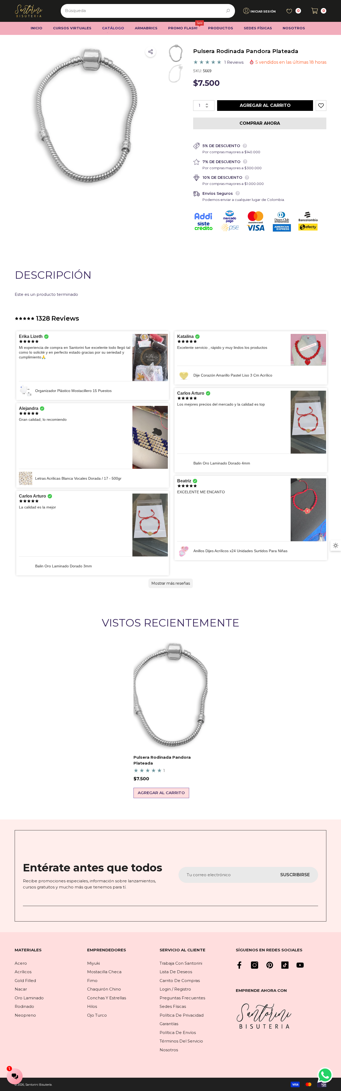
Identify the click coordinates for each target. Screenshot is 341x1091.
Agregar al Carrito (265, 105)
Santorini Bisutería (38, 1084)
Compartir (150, 51)
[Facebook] (239, 965)
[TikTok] (285, 965)
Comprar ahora (259, 123)
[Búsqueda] (148, 11)
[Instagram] (254, 965)
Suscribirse (295, 874)
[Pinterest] (269, 965)
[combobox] (141, 11)
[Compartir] (150, 51)
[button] (318, 10)
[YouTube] (300, 965)
